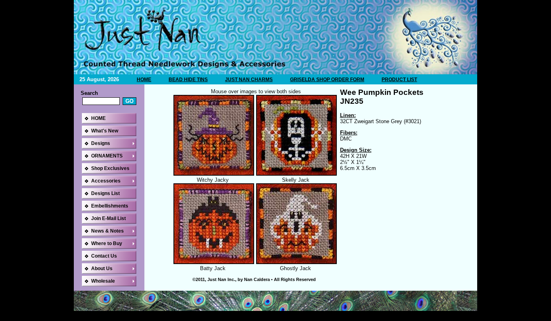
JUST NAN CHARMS (249, 79)
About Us (102, 268)
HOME (144, 79)
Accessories (106, 181)
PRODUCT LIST (399, 79)
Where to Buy (106, 243)
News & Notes (107, 231)
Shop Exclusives (110, 168)
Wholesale (103, 281)
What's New (104, 131)
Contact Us (104, 256)
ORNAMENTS (107, 156)
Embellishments (109, 206)
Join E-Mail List (108, 218)
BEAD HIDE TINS (188, 79)
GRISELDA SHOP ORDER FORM (327, 79)
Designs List (105, 193)
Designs (100, 143)
